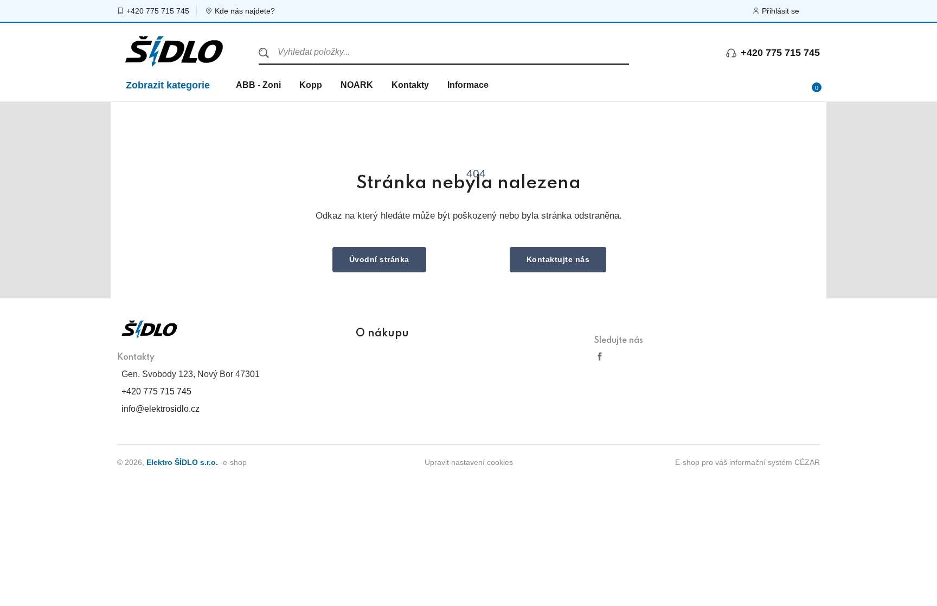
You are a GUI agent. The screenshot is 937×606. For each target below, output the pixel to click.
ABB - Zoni (258, 85)
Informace (468, 85)
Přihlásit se (780, 11)
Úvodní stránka (379, 259)
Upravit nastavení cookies (469, 462)
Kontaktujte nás (558, 259)
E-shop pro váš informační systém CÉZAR (747, 462)
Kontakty (410, 85)
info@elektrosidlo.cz (160, 408)
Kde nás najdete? (245, 11)
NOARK (357, 85)
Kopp (310, 85)
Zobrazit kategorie (168, 85)
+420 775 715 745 (157, 11)
